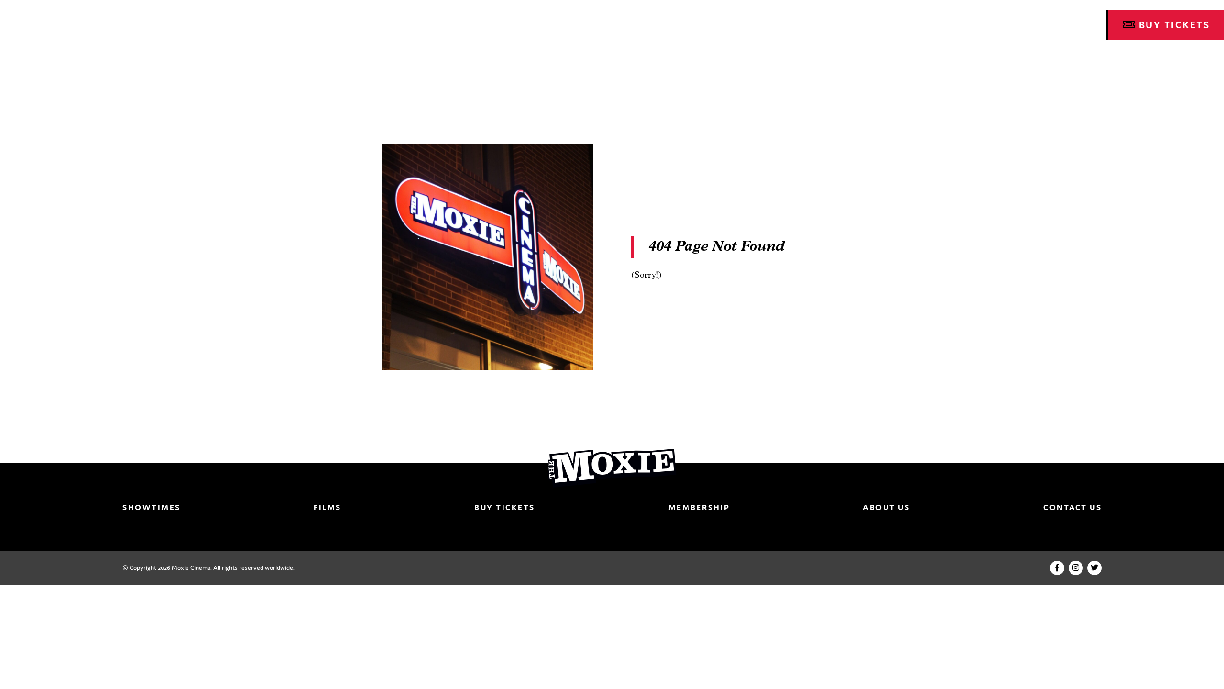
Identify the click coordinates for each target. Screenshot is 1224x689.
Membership (699, 507)
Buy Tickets (504, 507)
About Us (886, 507)
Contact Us (1072, 507)
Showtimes (151, 507)
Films (327, 507)
